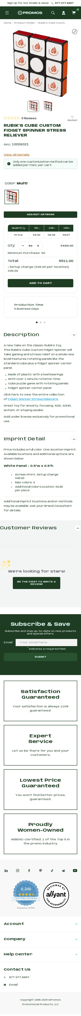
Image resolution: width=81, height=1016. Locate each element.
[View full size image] (74, 31)
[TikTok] (52, 870)
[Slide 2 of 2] (48, 106)
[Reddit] (63, 870)
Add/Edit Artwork (40, 214)
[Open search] (53, 13)
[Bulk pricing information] (23, 228)
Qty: (11, 245)
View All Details (16, 155)
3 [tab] (44, 322)
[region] (20, 118)
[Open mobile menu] (7, 13)
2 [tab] (40, 322)
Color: (16, 183)
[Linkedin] (6, 870)
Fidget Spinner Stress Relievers (33, 399)
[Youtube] (75, 870)
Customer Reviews (28, 528)
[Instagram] (17, 870)
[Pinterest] (40, 870)
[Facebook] (29, 870)
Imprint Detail (24, 439)
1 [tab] (37, 322)
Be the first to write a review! (36, 583)
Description (21, 335)
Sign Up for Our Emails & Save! (28, 3)
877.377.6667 (64, 3)
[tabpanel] (40, 307)
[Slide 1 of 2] (33, 106)
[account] (63, 13)
